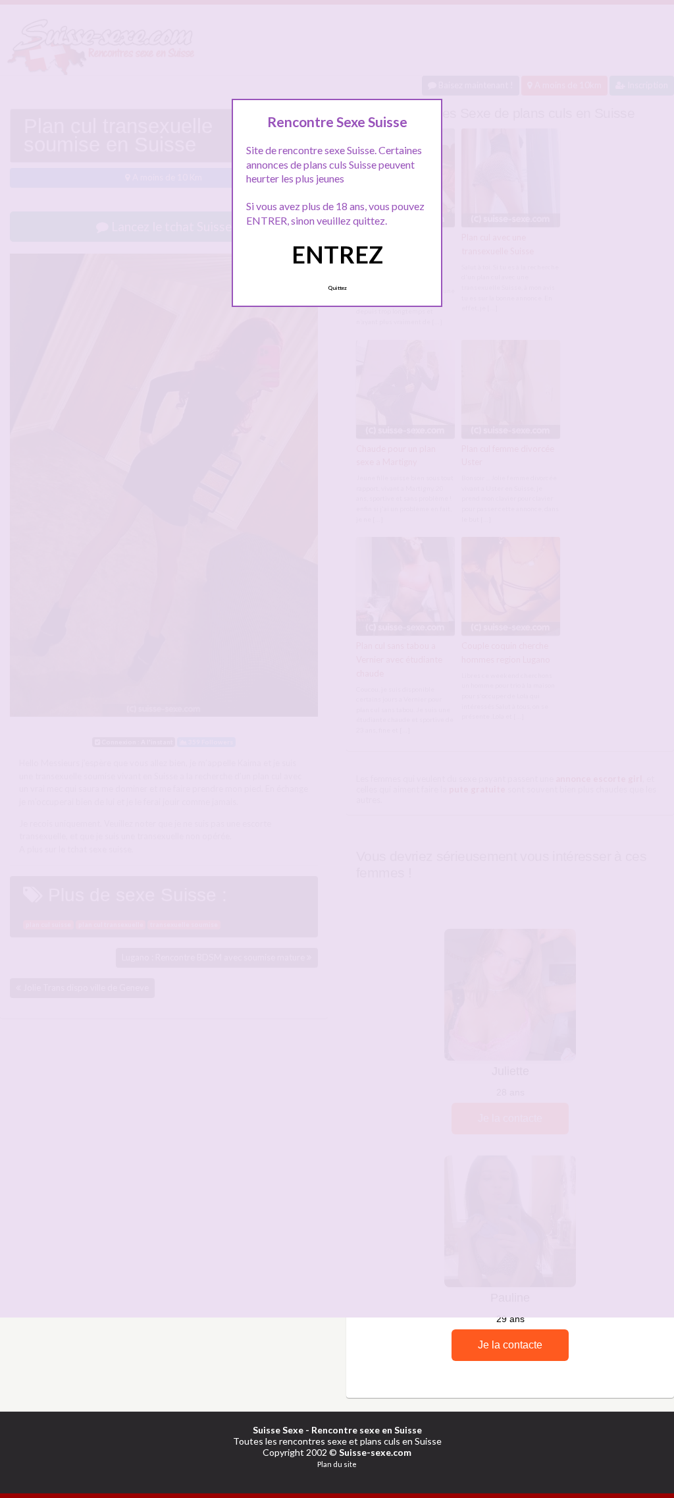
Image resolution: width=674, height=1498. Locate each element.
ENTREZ (337, 254)
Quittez (337, 288)
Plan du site (337, 1464)
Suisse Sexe (278, 1429)
